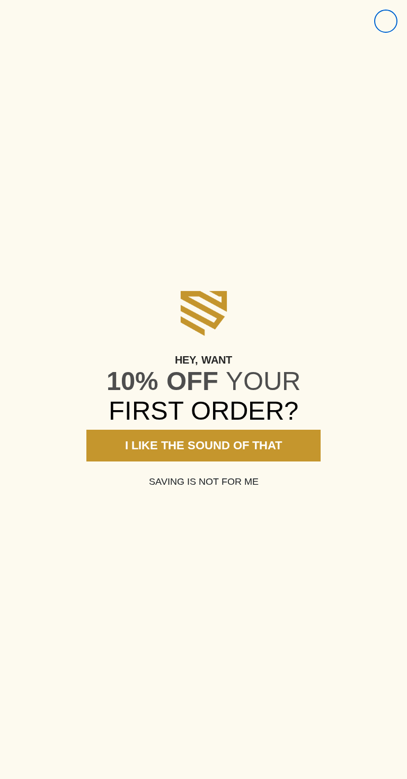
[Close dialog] (385, 21)
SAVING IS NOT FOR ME (204, 481)
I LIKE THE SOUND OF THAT (203, 445)
